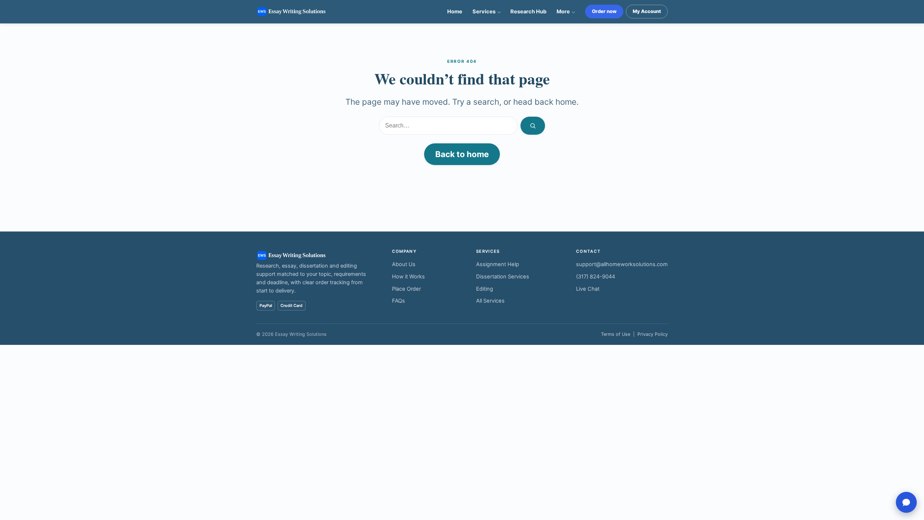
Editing (484, 289)
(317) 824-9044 (595, 276)
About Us (403, 264)
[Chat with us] (906, 502)
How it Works (408, 276)
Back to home (462, 154)
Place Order (406, 289)
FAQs (398, 301)
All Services (490, 301)
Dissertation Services (502, 276)
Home (454, 11)
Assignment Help (497, 264)
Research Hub (528, 11)
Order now (604, 11)
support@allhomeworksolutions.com (622, 264)
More (563, 11)
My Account (647, 11)
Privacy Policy (652, 334)
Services (484, 11)
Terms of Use (615, 334)
